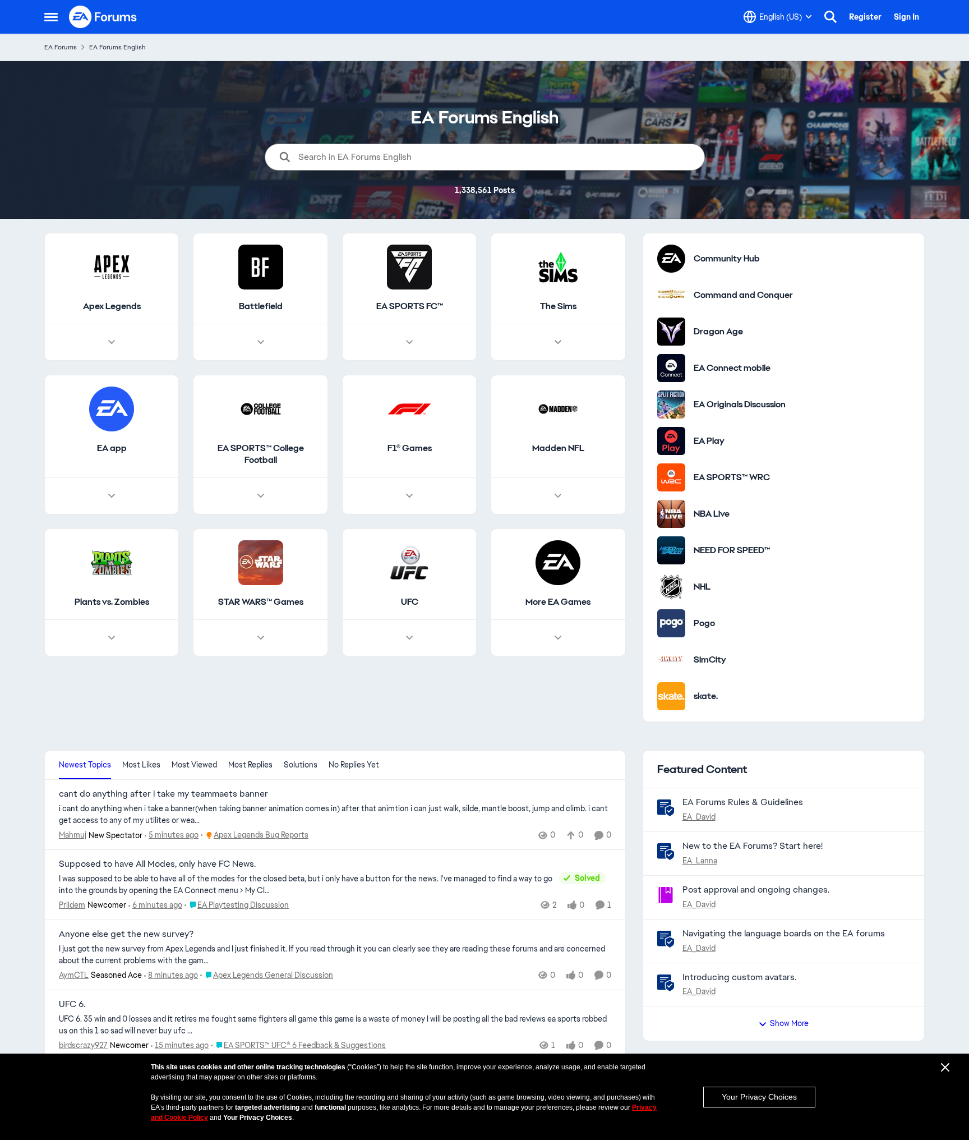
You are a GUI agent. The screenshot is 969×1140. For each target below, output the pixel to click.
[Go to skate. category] (671, 696)
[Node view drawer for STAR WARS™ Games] (260, 638)
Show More (789, 1023)
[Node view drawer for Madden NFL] (558, 496)
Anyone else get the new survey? (126, 934)
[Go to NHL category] (671, 587)
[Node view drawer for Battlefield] (260, 342)
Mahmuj (72, 835)
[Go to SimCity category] (671, 660)
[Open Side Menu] (51, 16)
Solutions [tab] (300, 765)
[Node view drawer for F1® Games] (409, 496)
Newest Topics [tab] (85, 765)
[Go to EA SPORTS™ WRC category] (671, 477)
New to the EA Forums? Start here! (752, 846)
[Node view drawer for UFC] (409, 638)
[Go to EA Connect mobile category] (671, 368)
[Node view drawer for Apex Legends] (111, 342)
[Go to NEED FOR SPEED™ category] (671, 550)
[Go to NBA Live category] (671, 514)
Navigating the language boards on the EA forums (783, 933)
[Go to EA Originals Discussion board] (671, 404)
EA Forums (60, 47)
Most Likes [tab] (141, 765)
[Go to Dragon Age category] (671, 332)
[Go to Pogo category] (671, 623)
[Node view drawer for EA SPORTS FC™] (409, 342)
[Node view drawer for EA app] (111, 496)
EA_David (699, 817)
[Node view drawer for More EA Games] (558, 638)
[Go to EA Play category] (671, 441)
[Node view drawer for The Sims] (558, 342)
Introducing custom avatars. (739, 977)
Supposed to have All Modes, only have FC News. (157, 864)
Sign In (906, 17)
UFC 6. (72, 1004)
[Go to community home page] (103, 17)
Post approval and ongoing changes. (755, 889)
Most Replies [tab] (250, 765)
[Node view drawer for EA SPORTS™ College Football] (260, 496)
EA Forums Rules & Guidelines (742, 802)
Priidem (72, 905)
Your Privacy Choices (759, 1096)
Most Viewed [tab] (194, 765)
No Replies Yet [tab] (354, 765)
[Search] (830, 17)
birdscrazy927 (83, 1045)
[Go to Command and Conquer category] (671, 295)
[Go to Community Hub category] (671, 259)
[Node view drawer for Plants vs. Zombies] (111, 638)
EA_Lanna (699, 861)
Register (865, 17)
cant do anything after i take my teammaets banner (163, 793)
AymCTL (74, 975)
